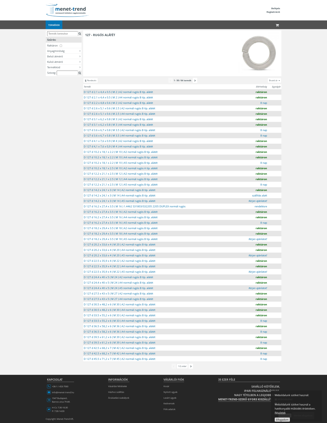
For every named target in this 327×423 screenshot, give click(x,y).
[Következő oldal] (195, 80)
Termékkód (53, 67)
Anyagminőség (56, 51)
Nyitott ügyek (170, 392)
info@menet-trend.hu (63, 392)
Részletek (280, 412)
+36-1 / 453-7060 (60, 386)
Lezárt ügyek (170, 397)
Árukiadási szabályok (118, 397)
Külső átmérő (55, 61)
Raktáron (53, 45)
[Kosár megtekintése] (277, 24)
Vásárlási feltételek (117, 386)
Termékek (54, 25)
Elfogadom (282, 419)
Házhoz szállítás (116, 392)
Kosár (166, 386)
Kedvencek (169, 403)
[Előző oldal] (170, 80)
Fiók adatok (169, 409)
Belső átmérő (55, 56)
